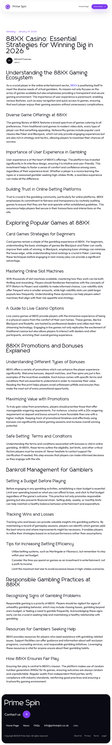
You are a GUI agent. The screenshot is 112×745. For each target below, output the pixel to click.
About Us (78, 736)
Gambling (11, 31)
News (26, 725)
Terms (96, 736)
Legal (104, 736)
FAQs (37, 725)
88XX (73, 85)
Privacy (88, 736)
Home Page (12, 725)
